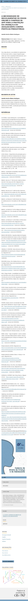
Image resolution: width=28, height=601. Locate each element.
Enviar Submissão (8, 561)
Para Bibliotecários (6, 555)
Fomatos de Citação (8, 505)
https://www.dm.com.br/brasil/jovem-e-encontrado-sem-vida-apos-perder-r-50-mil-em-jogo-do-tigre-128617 (13, 308)
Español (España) (6, 539)
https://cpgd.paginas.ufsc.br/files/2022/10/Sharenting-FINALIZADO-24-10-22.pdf (13, 432)
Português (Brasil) (6, 535)
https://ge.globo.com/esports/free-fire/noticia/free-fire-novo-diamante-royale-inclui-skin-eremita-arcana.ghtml (13, 370)
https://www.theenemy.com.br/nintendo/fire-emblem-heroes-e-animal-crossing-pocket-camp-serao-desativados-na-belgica (13, 268)
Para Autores (5, 553)
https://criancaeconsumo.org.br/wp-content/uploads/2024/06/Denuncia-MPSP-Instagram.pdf (11, 359)
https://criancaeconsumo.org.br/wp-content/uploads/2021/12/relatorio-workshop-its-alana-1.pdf (12, 320)
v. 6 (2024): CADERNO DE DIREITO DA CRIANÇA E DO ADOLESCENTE (13, 8)
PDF (4, 477)
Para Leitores (5, 550)
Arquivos (8, 6)
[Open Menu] (1, 1)
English (4, 537)
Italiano (4, 541)
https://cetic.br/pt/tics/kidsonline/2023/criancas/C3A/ (13, 389)
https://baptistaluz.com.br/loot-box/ (9, 297)
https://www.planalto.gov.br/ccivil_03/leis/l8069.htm (13, 204)
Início (3, 6)
